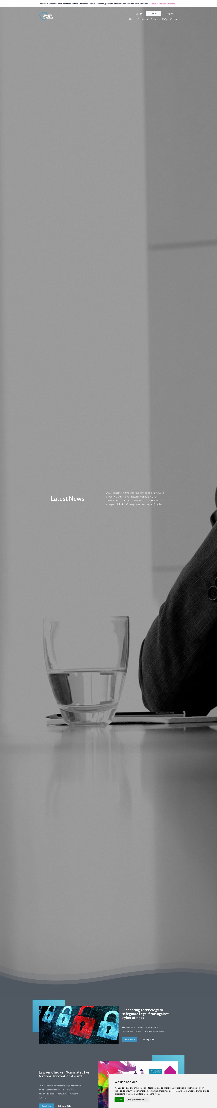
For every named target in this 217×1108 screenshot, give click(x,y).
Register (170, 13)
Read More (130, 1039)
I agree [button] (119, 1100)
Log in (153, 13)
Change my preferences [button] (137, 1100)
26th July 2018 (147, 1039)
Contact (174, 19)
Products (142, 19)
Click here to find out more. (163, 3)
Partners (155, 19)
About (132, 19)
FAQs (165, 19)
